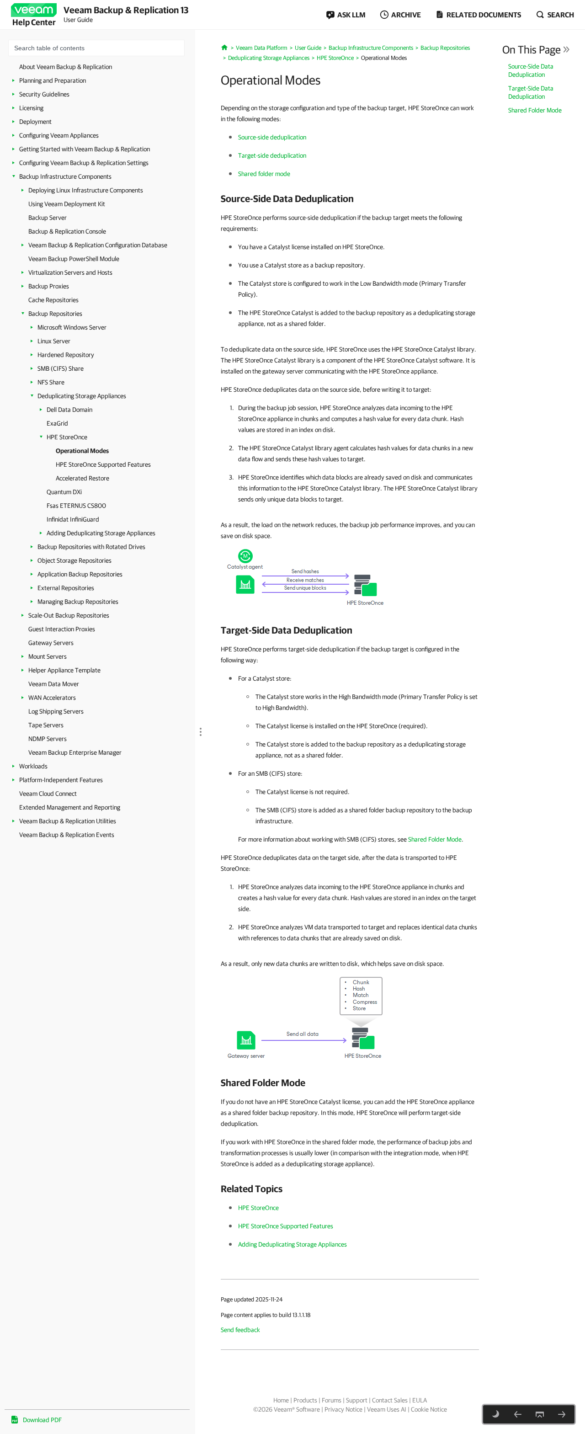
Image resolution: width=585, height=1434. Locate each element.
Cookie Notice (429, 1409)
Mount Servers (47, 656)
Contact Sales (390, 1400)
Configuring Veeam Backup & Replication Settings (84, 162)
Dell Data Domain (69, 409)
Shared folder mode (264, 173)
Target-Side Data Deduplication (530, 92)
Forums (331, 1400)
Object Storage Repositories (74, 560)
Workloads (33, 766)
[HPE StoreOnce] (517, 1414)
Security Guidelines (44, 94)
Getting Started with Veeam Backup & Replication (84, 149)
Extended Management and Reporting (69, 807)
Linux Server (53, 341)
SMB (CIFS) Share (60, 368)
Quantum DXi (64, 492)
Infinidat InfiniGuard (73, 519)
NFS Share (50, 382)
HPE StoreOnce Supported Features (103, 464)
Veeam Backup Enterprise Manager (75, 752)
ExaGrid (57, 423)
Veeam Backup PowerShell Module (73, 258)
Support (356, 1400)
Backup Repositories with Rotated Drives (91, 546)
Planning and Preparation (52, 80)
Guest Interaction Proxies (61, 629)
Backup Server (47, 217)
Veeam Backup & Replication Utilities (67, 821)
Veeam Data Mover (53, 684)
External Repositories (65, 588)
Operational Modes (82, 450)
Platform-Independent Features (61, 780)
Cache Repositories (53, 300)
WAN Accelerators (52, 697)
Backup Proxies (48, 286)
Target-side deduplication (272, 155)
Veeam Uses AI (386, 1409)
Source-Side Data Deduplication (530, 70)
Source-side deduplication (272, 137)
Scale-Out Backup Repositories (68, 615)
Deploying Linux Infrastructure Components (85, 190)
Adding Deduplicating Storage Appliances (101, 533)
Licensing (31, 108)
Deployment (35, 121)
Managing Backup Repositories (77, 601)
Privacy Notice (343, 1409)
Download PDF (42, 1419)
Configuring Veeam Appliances (59, 135)
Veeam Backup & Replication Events (66, 834)
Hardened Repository (65, 354)
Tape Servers (46, 725)
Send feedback (240, 1329)
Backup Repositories (55, 313)
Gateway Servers (51, 642)
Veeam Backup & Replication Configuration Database (97, 245)
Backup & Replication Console (67, 231)
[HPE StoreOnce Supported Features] (561, 1414)
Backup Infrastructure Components (65, 176)
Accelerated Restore (82, 478)
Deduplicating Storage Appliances (81, 396)
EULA (419, 1400)
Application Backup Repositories (79, 574)
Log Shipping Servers (56, 711)
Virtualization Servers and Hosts (70, 272)
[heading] (350, 198)
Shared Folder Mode (535, 110)
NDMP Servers (47, 738)
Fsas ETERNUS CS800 (76, 505)
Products (305, 1400)
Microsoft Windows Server (71, 327)
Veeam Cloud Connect (48, 793)
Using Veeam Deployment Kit (66, 204)
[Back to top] (539, 1414)
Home (281, 1400)
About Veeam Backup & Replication (65, 66)
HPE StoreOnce (67, 437)
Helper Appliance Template (64, 670)
